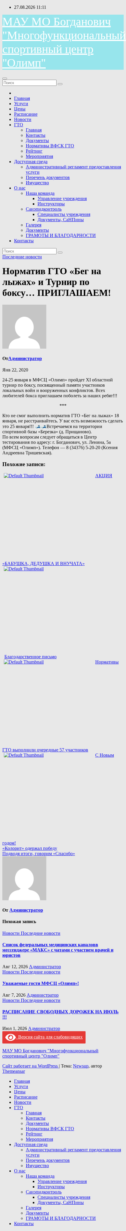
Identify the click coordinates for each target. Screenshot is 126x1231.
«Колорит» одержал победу (29, 848)
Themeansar (13, 1071)
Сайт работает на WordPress (30, 1065)
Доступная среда (30, 161)
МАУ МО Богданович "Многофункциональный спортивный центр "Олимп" (50, 1053)
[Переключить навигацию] (4, 78)
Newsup (80, 1065)
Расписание (26, 114)
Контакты (35, 135)
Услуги (21, 103)
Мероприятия (39, 156)
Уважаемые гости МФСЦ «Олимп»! (40, 983)
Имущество (37, 182)
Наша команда (40, 193)
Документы (37, 140)
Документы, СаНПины (61, 219)
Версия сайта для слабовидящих (49, 1036)
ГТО (18, 124)
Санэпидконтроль (44, 209)
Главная (22, 98)
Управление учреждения (62, 198)
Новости (22, 119)
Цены (19, 108)
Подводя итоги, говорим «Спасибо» (38, 853)
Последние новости (22, 256)
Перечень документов (48, 177)
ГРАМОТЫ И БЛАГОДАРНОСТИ (61, 235)
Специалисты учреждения (64, 214)
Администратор (25, 358)
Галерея (33, 224)
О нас (19, 187)
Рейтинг (34, 151)
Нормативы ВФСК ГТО (50, 145)
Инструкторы (51, 203)
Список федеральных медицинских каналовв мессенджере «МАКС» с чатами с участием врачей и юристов (57, 950)
